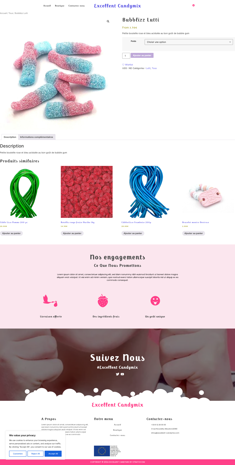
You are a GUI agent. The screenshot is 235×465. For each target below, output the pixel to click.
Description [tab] (10, 137)
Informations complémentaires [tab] (36, 137)
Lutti (148, 68)
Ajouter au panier (142, 55)
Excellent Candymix (117, 6)
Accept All (53, 453)
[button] (108, 21)
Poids (133, 41)
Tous (11, 13)
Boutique (59, 5)
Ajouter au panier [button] (11, 233)
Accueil (47, 5)
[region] (35, 445)
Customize (18, 453)
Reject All (35, 453)
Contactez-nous (76, 5)
